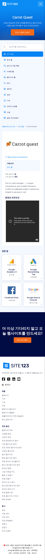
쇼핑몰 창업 (6, 434)
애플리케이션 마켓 (8, 126)
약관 (10, 553)
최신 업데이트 (7, 419)
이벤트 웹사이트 (8, 451)
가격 (3, 399)
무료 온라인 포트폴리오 (11, 461)
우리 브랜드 (6, 531)
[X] (8, 379)
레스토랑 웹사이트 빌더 (11, 485)
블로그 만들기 (7, 475)
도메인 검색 (6, 437)
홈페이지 (5, 395)
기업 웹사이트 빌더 (9, 444)
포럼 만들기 (6, 479)
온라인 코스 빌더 (8, 482)
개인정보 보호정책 (19, 553)
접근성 (34, 553)
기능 (3, 402)
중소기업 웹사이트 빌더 (11, 465)
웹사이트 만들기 (22, 340)
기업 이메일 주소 (8, 472)
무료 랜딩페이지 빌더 (10, 440)
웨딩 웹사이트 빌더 (9, 458)
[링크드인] (13, 379)
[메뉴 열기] (40, 4)
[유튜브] (18, 379)
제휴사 (4, 524)
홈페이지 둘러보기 (9, 409)
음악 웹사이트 (7, 454)
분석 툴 (21, 126)
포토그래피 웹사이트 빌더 (12, 447)
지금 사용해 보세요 (22, 32)
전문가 (4, 527)
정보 (3, 510)
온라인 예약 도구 (8, 489)
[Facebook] (4, 379)
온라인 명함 (6, 468)
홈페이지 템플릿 (8, 412)
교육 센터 (5, 517)
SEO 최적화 (6, 499)
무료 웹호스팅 (7, 492)
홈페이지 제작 (7, 430)
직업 (7, 520)
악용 (28, 553)
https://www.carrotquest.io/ (18, 157)
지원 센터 (5, 513)
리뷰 (3, 406)
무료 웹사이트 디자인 (10, 496)
